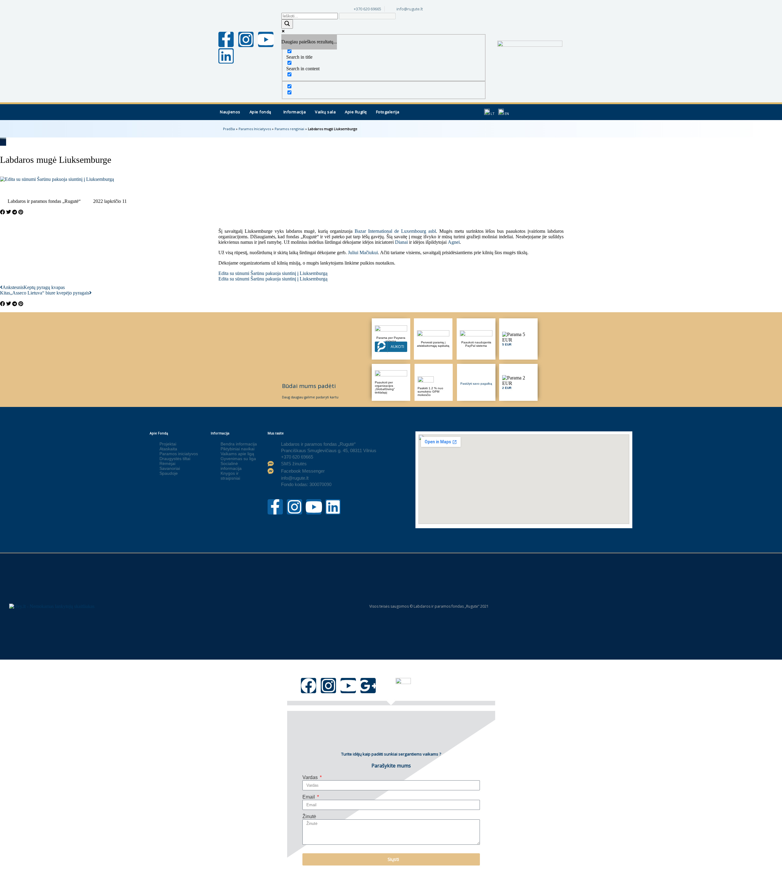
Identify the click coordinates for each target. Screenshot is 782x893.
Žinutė (309, 816)
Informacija (294, 112)
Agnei (454, 242)
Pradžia (229, 128)
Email (309, 797)
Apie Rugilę (356, 112)
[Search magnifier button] (287, 24)
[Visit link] (518, 339)
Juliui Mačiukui (363, 252)
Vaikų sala (325, 112)
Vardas (310, 777)
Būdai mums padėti (309, 386)
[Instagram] (246, 39)
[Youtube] (265, 39)
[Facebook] (308, 685)
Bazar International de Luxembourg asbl (395, 231)
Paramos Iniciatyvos (255, 128)
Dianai (401, 242)
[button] (262, 112)
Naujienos (230, 112)
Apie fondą (260, 112)
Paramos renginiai (289, 128)
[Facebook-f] (226, 39)
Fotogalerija (388, 112)
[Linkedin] (226, 56)
